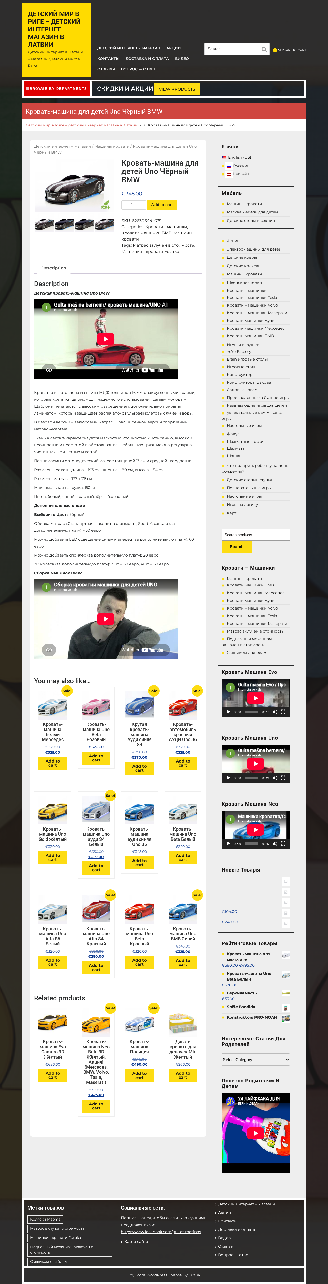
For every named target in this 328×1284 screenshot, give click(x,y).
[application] (256, 698)
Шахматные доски (245, 441)
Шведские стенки (244, 282)
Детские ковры (242, 257)
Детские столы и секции (251, 220)
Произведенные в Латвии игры (258, 397)
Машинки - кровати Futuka (150, 251)
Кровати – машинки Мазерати (257, 312)
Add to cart (162, 205)
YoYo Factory (239, 351)
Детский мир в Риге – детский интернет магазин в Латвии (54, 29)
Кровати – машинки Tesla (252, 297)
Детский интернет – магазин (128, 48)
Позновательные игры (249, 487)
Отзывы (106, 69)
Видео (182, 58)
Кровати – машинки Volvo (252, 305)
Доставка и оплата (147, 58)
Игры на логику (242, 504)
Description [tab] (53, 268)
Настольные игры (244, 425)
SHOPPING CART (292, 50)
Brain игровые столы (247, 359)
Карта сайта (136, 1241)
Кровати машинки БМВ (146, 233)
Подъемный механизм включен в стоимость (61, 1250)
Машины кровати (111, 146)
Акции (173, 48)
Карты (233, 512)
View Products (177, 89)
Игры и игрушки (243, 344)
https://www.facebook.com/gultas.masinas (161, 1231)
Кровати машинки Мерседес (255, 328)
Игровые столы (242, 366)
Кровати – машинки (247, 290)
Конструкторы (241, 374)
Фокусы (234, 433)
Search (237, 547)
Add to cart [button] (53, 763)
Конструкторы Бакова (249, 382)
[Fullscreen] (283, 711)
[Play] (228, 711)
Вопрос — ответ (138, 69)
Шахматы (236, 448)
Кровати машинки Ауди (251, 320)
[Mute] (275, 711)
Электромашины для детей (254, 249)
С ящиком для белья (247, 652)
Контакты (108, 58)
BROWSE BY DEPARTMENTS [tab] (58, 89)
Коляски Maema (45, 1219)
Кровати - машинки (166, 226)
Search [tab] (265, 50)
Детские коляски (244, 265)
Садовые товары (243, 389)
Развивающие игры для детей (257, 405)
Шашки (234, 455)
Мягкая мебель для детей (252, 212)
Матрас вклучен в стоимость (163, 245)
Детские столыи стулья (249, 479)
